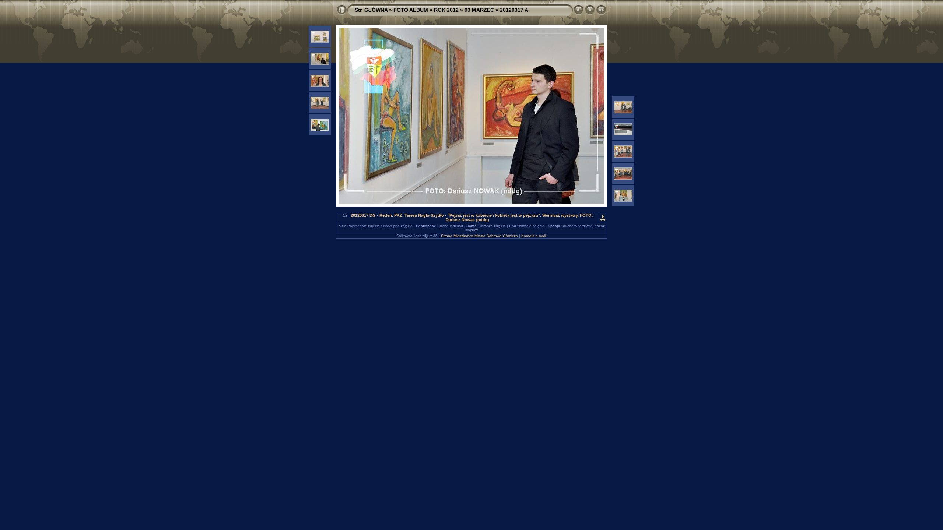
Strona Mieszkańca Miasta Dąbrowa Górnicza (479, 236)
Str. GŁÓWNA (371, 10)
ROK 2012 (446, 10)
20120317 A (514, 10)
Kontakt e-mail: (534, 236)
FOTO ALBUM (410, 10)
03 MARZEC (479, 10)
